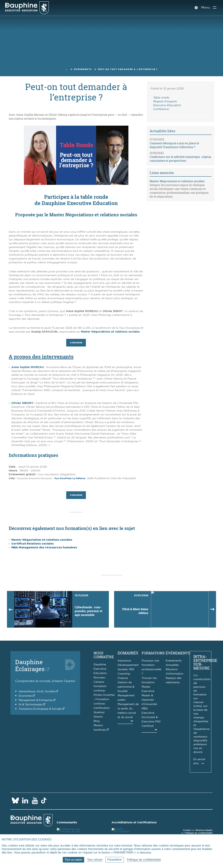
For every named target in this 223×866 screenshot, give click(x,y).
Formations (153, 653)
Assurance (124, 660)
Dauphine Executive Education (100, 669)
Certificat (148, 726)
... (66, 69)
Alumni (98, 716)
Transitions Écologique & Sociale (40, 709)
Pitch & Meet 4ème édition (135, 611)
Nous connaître (104, 655)
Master (146, 687)
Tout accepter (73, 859)
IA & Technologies (30, 704)
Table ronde (161, 97)
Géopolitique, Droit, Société (37, 691)
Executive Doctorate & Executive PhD (151, 717)
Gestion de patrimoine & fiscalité (126, 686)
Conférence (161, 109)
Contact (187, 830)
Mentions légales (204, 830)
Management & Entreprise (35, 700)
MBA (145, 708)
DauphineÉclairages (29, 665)
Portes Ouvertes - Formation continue (104, 699)
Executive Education (167, 105)
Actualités (172, 665)
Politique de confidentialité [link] (144, 859)
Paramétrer (114, 859)
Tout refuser (95, 859)
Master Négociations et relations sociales (110, 331)
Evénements (174, 660)
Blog (97, 721)
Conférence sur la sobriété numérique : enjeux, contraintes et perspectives (180, 158)
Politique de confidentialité (199, 833)
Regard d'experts (165, 101)
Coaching (124, 673)
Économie (25, 696)
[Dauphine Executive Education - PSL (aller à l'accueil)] (27, 7)
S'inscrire (76, 343)
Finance (123, 678)
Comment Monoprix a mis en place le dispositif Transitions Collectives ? (174, 145)
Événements (83, 69)
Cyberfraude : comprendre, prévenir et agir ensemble (88, 611)
